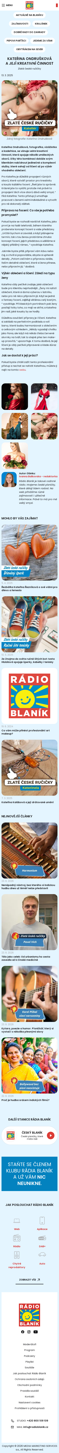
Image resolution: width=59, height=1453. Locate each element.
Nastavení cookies (29, 1402)
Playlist (29, 1362)
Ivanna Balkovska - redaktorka (38, 476)
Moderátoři (29, 1344)
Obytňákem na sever (29, 49)
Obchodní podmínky (29, 1385)
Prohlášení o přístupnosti (29, 1408)
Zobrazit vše (27, 1279)
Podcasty (29, 1356)
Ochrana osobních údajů (29, 1379)
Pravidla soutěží (29, 1391)
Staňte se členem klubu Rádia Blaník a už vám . (29, 1174)
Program (29, 1350)
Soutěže (29, 1367)
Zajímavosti (19, 23)
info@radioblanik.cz (35, 1427)
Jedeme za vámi (42, 40)
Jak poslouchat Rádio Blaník (29, 1373)
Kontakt (29, 1396)
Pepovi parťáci (16, 40)
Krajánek (41, 23)
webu (22, 370)
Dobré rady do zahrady (29, 32)
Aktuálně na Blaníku (29, 15)
